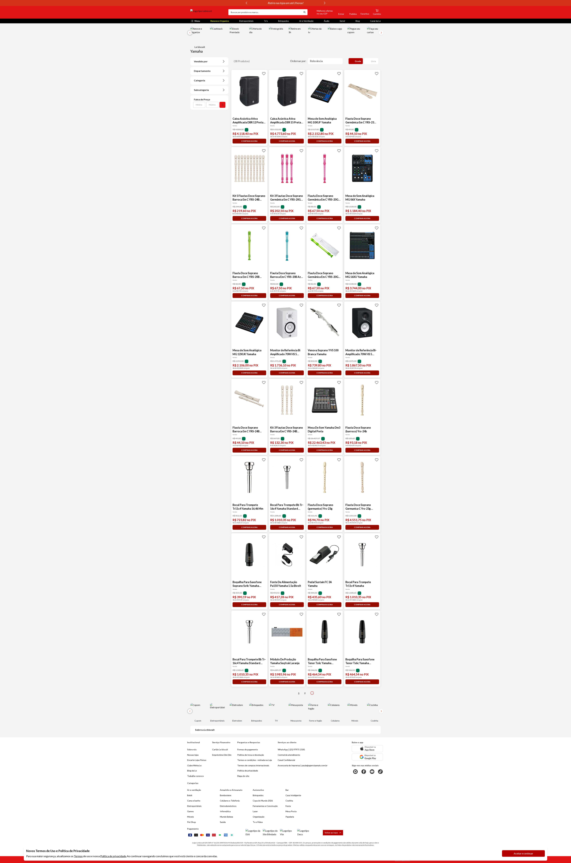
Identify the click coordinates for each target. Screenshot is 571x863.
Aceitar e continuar (523, 853)
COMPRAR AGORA (249, 141)
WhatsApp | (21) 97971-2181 (291, 749)
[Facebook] (363, 771)
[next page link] (312, 693)
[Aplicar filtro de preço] (222, 105)
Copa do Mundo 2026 (263, 800)
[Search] (305, 12)
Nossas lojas (193, 755)
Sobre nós (192, 749)
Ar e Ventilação (306, 21)
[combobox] (265, 12)
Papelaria (290, 816)
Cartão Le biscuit (220, 749)
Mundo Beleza (226, 816)
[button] (321, 12)
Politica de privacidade (247, 770)
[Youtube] (372, 771)
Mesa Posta (291, 811)
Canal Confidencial (286, 760)
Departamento (202, 70)
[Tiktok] (380, 771)
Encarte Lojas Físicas (196, 760)
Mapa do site (243, 776)
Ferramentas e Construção (265, 806)
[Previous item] (246, 3)
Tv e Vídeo (258, 822)
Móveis (190, 816)
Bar (287, 790)
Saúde (223, 822)
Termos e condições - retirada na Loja (254, 760)
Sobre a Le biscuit (205, 729)
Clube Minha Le (194, 765)
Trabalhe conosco (195, 776)
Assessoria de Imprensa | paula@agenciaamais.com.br (302, 765)
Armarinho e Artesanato (231, 790)
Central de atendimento (289, 755)
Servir (342, 21)
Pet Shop (191, 822)
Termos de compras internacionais (253, 765)
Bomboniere (225, 795)
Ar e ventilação (194, 790)
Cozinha (289, 800)
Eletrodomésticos (228, 806)
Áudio (326, 21)
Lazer (255, 811)
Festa (288, 806)
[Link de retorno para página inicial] (208, 12)
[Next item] (324, 3)
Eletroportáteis (246, 21)
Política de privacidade (113, 856)
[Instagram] (355, 771)
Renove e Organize (219, 21)
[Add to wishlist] (263, 73)
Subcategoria (201, 89)
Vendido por (201, 61)
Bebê (189, 795)
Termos (78, 856)
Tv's (266, 21)
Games (190, 811)
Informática (225, 811)
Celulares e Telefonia (230, 800)
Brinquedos (283, 21)
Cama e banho (193, 800)
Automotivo (258, 790)
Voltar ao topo (331, 832)
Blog (358, 21)
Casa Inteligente (293, 795)
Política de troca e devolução (250, 755)
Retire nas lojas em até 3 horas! (285, 3)
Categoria (199, 80)
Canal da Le (375, 21)
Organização (258, 816)
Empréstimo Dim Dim (221, 755)
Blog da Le (192, 770)
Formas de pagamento (247, 749)
